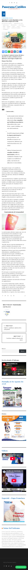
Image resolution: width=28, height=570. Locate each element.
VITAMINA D (5, 29)
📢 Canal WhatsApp (20, 567)
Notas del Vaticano (11, 528)
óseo (4, 27)
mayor (13, 26)
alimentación (14, 25)
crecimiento (21, 25)
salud (11, 18)
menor (18, 26)
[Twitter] (14, 2)
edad (4, 26)
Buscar (4, 348)
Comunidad (5, 18)
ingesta (8, 26)
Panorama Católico (7, 23)
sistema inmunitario (15, 27)
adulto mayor (6, 25)
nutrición (24, 26)
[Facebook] (9, 2)
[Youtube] (17, 2)
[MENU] (3, 14)
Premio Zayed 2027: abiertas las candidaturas (12, 531)
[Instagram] (12, 2)
